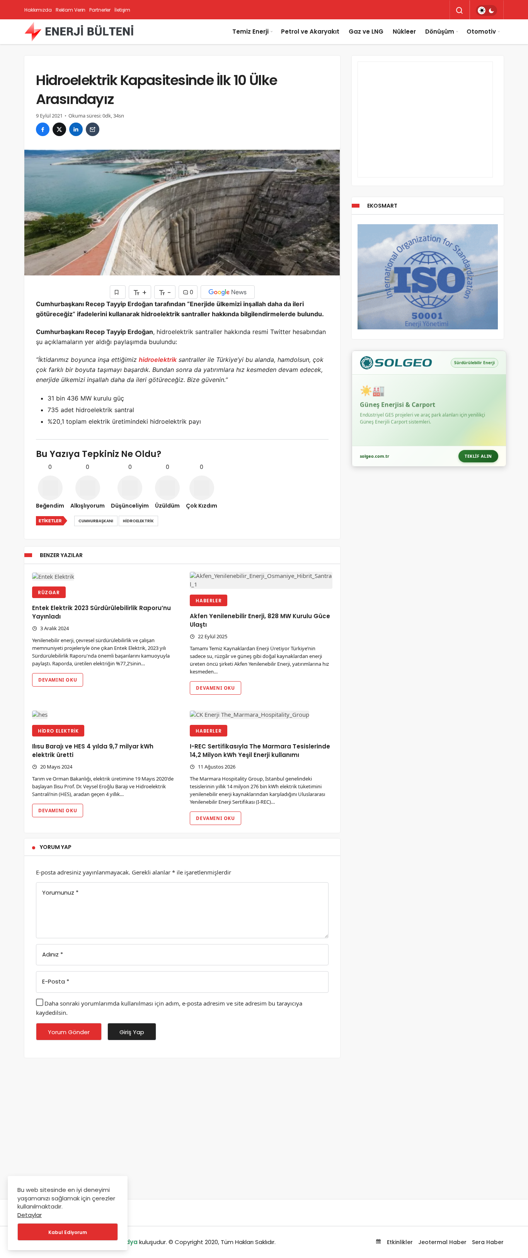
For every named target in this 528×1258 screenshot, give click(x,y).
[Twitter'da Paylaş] (59, 129)
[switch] (486, 10)
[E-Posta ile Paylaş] (92, 129)
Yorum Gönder (69, 1032)
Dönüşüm (439, 31)
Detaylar (29, 1215)
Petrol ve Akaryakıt (310, 31)
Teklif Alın (478, 456)
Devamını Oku (57, 680)
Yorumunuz (60, 892)
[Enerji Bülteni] (78, 31)
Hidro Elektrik (58, 731)
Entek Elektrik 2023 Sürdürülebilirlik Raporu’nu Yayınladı (101, 612)
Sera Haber (488, 1242)
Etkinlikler (399, 1242)
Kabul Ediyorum (67, 1232)
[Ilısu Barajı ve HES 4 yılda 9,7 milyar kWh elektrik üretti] (103, 714)
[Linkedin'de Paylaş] (76, 129)
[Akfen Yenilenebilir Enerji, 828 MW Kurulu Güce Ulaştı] (261, 580)
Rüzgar (49, 592)
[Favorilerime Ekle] (118, 292)
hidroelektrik (158, 359)
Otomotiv (481, 31)
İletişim (122, 10)
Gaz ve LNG (366, 31)
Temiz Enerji (250, 31)
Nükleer (404, 31)
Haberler (208, 600)
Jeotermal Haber (442, 1242)
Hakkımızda (38, 10)
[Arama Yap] (459, 10)
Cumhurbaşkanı (95, 521)
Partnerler (100, 10)
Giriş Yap (131, 1032)
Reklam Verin (71, 10)
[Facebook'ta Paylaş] (42, 129)
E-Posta (55, 981)
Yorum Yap (56, 847)
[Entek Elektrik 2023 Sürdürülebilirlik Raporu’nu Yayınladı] (103, 576)
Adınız (52, 954)
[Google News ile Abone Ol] (228, 292)
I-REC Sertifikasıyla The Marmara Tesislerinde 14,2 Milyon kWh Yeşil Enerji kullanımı (260, 750)
